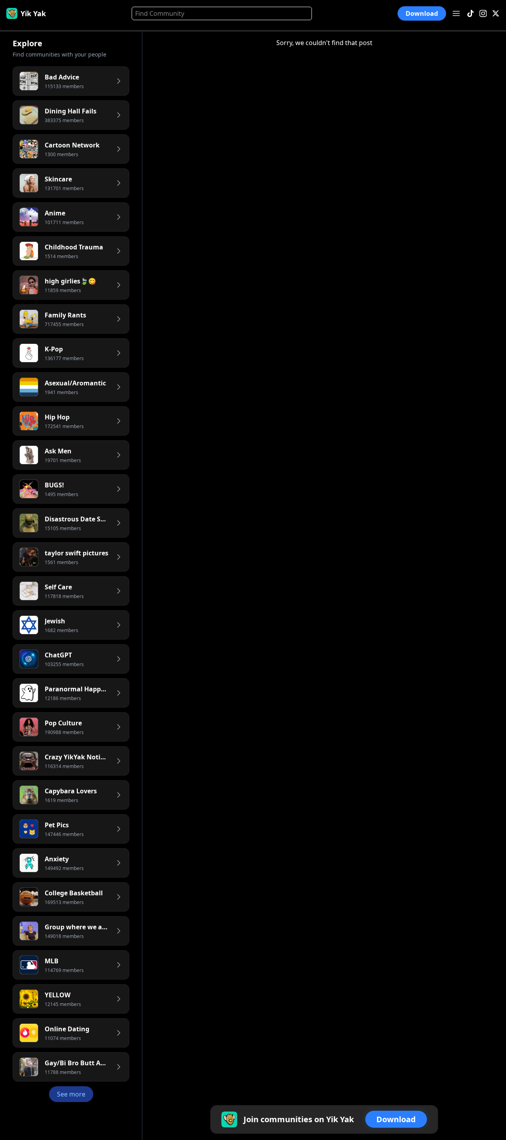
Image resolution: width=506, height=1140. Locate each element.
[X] (496, 13)
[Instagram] (483, 13)
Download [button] (421, 13)
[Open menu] (456, 13)
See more (71, 1094)
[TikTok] (470, 13)
